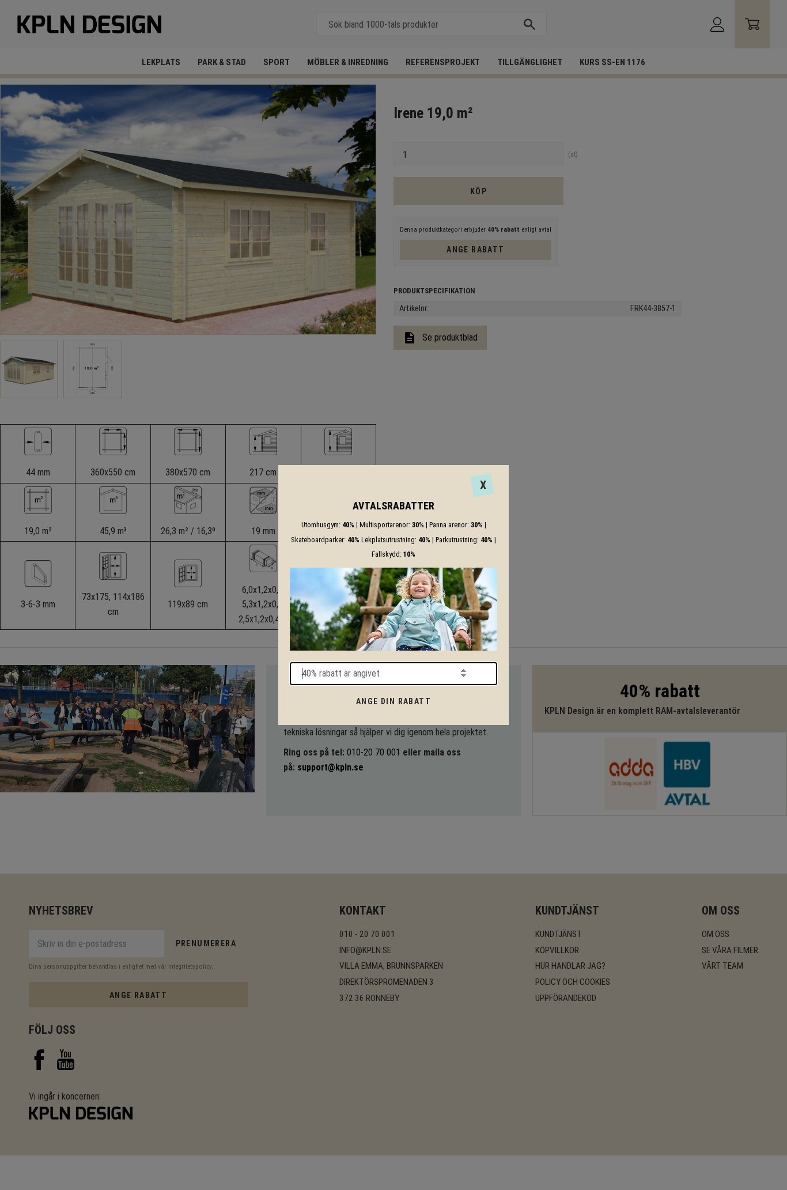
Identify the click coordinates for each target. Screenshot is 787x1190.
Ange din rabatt (393, 701)
